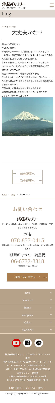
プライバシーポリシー (36, 387)
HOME (4, 194)
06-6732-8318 (18, 379)
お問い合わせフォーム (27, 277)
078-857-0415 (18, 365)
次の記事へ (27, 180)
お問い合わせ (15, 387)
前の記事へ (27, 173)
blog (13, 194)
